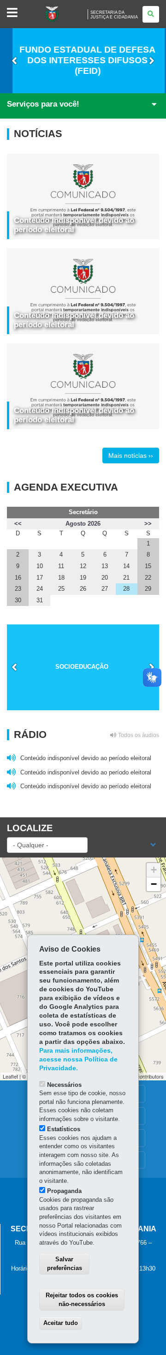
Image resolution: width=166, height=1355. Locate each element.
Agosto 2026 (83, 523)
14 (126, 566)
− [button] (154, 884)
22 (148, 577)
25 (61, 588)
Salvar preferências (64, 1263)
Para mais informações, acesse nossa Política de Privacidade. (78, 1059)
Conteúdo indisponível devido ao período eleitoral (74, 225)
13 (104, 566)
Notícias (38, 133)
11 (61, 566)
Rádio (86, 734)
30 (18, 600)
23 (18, 588)
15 (148, 566)
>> (148, 523)
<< (18, 523)
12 (83, 566)
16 (18, 577)
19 (83, 577)
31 (39, 600)
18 (61, 577)
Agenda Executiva (66, 487)
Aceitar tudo (60, 1322)
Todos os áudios (138, 735)
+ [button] (154, 869)
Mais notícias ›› (130, 455)
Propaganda (64, 1190)
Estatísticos (63, 1129)
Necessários (64, 1084)
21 (126, 577)
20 (104, 577)
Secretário (83, 512)
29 (148, 588)
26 (83, 588)
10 (39, 566)
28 (126, 588)
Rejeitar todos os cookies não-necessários (82, 1299)
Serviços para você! (43, 104)
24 (39, 588)
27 (104, 588)
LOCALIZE (30, 828)
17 (39, 577)
